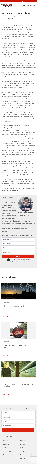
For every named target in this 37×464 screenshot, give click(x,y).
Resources (6, 444)
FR (34, 5)
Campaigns (23, 444)
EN (31, 5)
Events (5, 455)
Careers (22, 451)
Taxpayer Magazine (8, 451)
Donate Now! (18, 1)
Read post (6, 316)
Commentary (9, 18)
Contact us (6, 448)
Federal (3, 18)
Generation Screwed (26, 455)
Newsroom (23, 440)
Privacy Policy (24, 458)
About (22, 448)
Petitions (5, 440)
